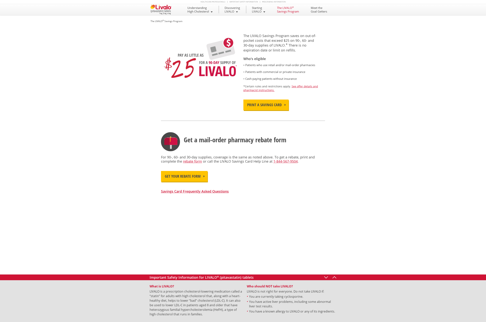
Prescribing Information (274, 2)
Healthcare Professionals (212, 2)
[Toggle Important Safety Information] (334, 277)
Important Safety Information (243, 2)
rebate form (192, 161)
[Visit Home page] (163, 9)
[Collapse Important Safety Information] (326, 277)
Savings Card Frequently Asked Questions (195, 191)
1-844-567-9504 (285, 161)
